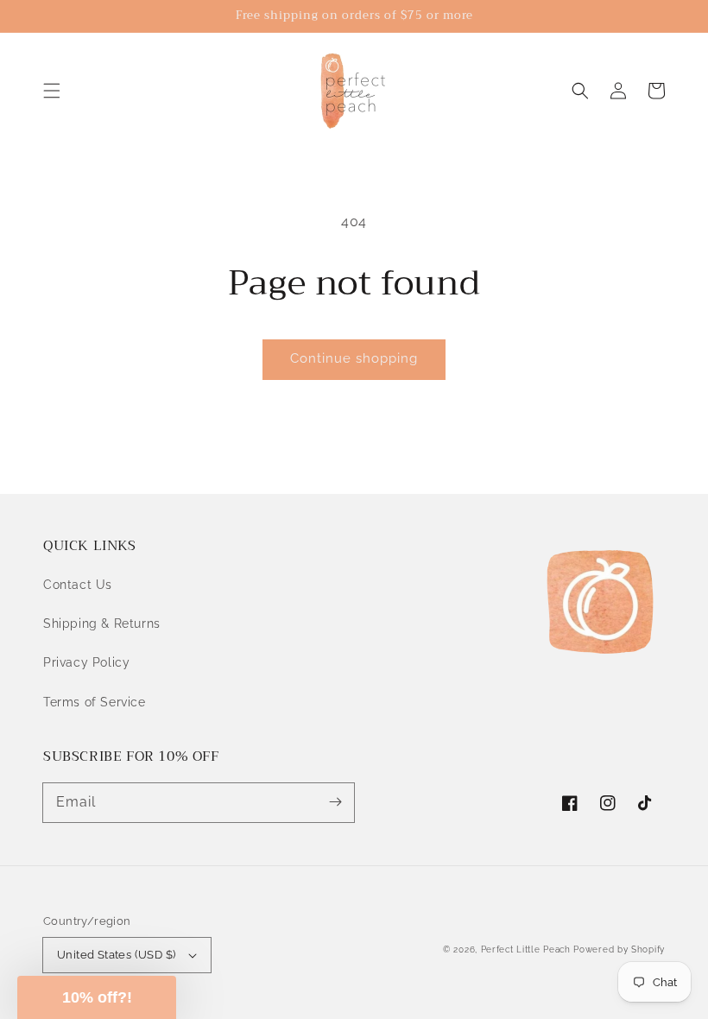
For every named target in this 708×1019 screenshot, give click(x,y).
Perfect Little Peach (526, 949)
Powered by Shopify (619, 949)
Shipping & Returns (102, 623)
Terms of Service (94, 702)
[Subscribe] (335, 802)
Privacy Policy (86, 662)
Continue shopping (354, 358)
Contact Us (77, 585)
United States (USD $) (116, 954)
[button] (52, 91)
